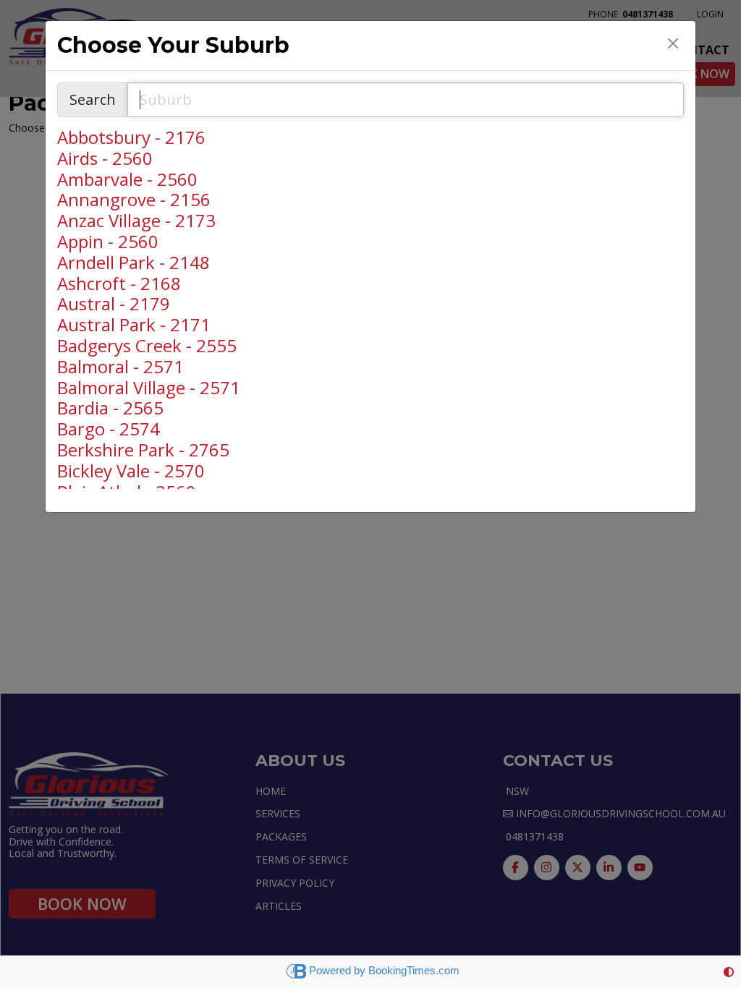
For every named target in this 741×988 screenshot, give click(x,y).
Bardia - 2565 (110, 408)
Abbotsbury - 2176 (131, 137)
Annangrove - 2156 (134, 199)
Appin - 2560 (107, 241)
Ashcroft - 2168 (119, 283)
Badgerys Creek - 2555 (147, 346)
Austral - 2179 (113, 304)
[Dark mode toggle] (729, 971)
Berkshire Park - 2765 (143, 450)
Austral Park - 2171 (134, 325)
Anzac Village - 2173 (136, 220)
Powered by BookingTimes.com (384, 970)
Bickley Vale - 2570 (131, 471)
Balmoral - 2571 (120, 367)
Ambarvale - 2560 (127, 179)
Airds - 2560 (105, 158)
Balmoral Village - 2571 (148, 388)
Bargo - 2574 (108, 429)
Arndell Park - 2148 (133, 262)
